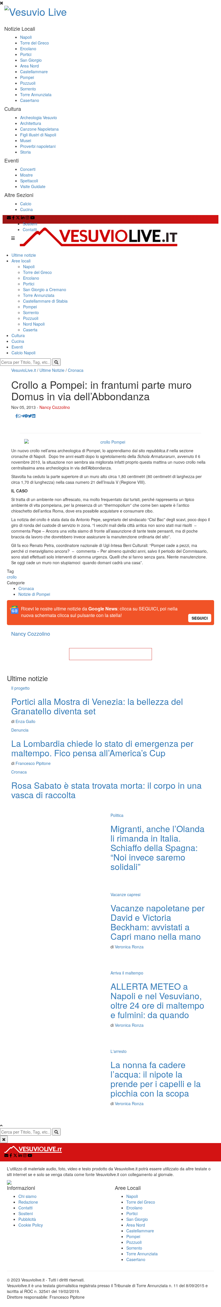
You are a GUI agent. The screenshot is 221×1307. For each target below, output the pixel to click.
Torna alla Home (110, 654)
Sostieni (30, 224)
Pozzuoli (27, 83)
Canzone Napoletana (39, 129)
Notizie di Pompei (34, 594)
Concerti (27, 169)
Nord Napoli (34, 324)
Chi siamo (27, 1196)
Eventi (17, 347)
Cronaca (75, 370)
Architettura (30, 123)
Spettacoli (29, 180)
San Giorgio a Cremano (44, 289)
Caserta (30, 329)
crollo (12, 577)
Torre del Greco (34, 43)
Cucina (26, 209)
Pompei (27, 77)
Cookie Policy (30, 1225)
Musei (25, 140)
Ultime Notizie (51, 370)
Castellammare (34, 71)
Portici (25, 54)
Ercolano (28, 48)
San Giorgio (31, 60)
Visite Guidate (32, 186)
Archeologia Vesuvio (38, 117)
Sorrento (28, 89)
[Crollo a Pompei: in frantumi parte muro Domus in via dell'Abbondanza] (110, 442)
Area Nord (29, 66)
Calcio (25, 203)
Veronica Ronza (129, 947)
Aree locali (21, 261)
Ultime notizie (24, 255)
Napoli (26, 37)
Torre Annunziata (36, 94)
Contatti (30, 229)
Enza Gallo (25, 721)
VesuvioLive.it (23, 370)
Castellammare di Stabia (45, 301)
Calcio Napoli (23, 352)
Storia (25, 152)
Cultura (18, 335)
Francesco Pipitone (33, 763)
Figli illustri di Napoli (38, 135)
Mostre (26, 175)
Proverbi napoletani (38, 146)
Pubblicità (27, 1219)
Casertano (29, 100)
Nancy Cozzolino (54, 407)
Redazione (28, 1202)
